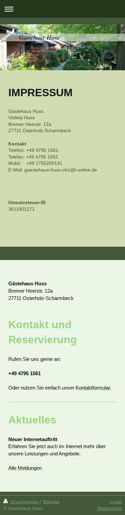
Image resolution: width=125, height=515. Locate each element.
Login (116, 501)
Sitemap (51, 501)
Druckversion (24, 501)
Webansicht (109, 508)
